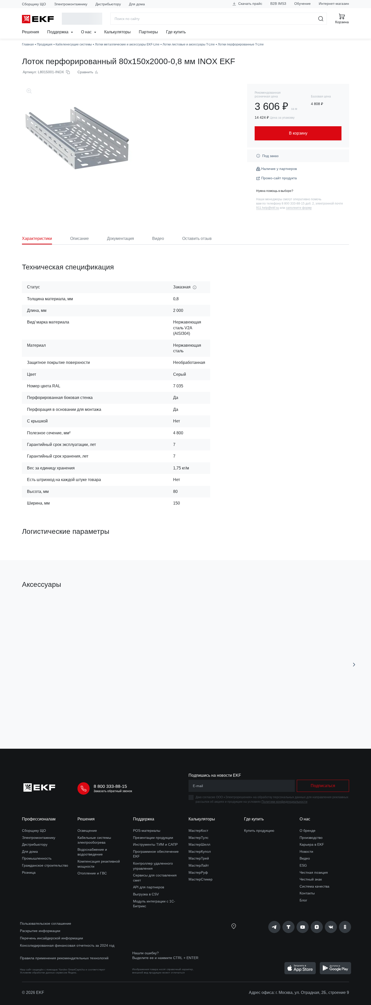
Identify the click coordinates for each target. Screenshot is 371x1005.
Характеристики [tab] (37, 238)
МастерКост (198, 830)
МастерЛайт (199, 865)
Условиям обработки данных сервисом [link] (43, 972)
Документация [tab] (120, 238)
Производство (311, 838)
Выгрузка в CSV (146, 894)
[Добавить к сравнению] (96, 716)
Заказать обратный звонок (113, 791)
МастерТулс (198, 838)
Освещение (87, 830)
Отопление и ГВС (92, 873)
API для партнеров (148, 887)
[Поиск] (321, 19)
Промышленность (36, 858)
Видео (305, 858)
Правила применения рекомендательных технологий (64, 958)
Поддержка (58, 32)
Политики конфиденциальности (284, 801)
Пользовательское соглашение (45, 923)
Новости (306, 851)
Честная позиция (314, 872)
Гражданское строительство (45, 865)
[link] (274, 927)
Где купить (176, 32)
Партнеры (148, 32)
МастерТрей (199, 858)
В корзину (51, 716)
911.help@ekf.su (267, 208)
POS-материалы (146, 830)
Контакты (307, 893)
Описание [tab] (79, 238)
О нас (87, 32)
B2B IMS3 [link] (278, 4)
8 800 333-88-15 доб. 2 (298, 203)
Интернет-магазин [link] (334, 4)
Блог (303, 900)
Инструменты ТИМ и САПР (155, 844)
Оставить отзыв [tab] (197, 238)
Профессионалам (39, 819)
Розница (29, 872)
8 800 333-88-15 (110, 786)
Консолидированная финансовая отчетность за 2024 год (67, 945)
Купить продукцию (259, 830)
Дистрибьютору (108, 4)
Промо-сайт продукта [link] (279, 178)
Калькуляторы (117, 32)
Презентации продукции (153, 838)
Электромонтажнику (70, 4)
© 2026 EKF (33, 992)
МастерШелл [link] (199, 844)
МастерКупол (200, 851)
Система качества (314, 886)
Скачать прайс (249, 4)
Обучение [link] (302, 4)
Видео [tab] (158, 238)
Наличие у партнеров (279, 169)
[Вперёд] (354, 665)
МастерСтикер (201, 879)
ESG (303, 865)
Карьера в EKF (312, 844)
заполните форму (299, 208)
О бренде (307, 830)
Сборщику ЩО (34, 4)
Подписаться (323, 786)
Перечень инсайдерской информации (51, 938)
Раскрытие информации (40, 931)
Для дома (137, 4)
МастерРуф (198, 872)
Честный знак (311, 879)
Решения (30, 32)
